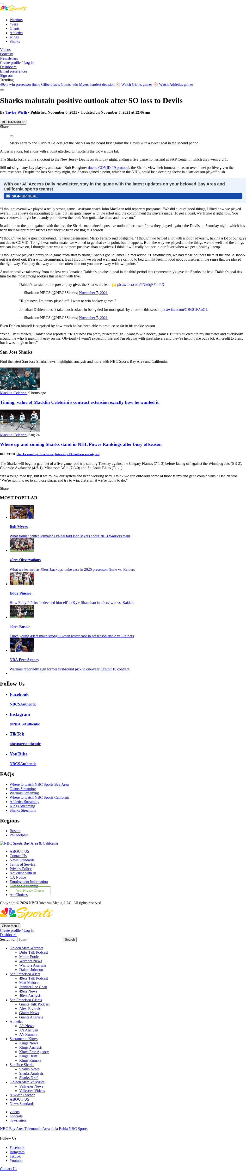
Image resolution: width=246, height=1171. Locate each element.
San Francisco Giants (26, 1000)
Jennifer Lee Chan (33, 987)
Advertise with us (23, 873)
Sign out (6, 76)
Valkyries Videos (32, 1091)
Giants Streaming (23, 789)
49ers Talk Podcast (33, 978)
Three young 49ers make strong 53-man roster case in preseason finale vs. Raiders (72, 636)
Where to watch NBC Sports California (39, 797)
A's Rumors (28, 1034)
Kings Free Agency (34, 1052)
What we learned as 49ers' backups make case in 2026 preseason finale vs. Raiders (72, 569)
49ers (14, 24)
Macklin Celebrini (13, 393)
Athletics (16, 33)
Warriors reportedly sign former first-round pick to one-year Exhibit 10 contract (69, 669)
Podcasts (6, 54)
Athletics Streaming (24, 802)
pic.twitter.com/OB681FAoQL (184, 309)
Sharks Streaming (23, 810)
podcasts (16, 1116)
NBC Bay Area (12, 1129)
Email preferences (13, 71)
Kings (14, 37)
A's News (26, 1026)
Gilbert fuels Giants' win (59, 84)
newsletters (18, 1120)
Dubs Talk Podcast (33, 952)
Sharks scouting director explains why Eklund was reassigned (58, 454)
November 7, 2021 (93, 293)
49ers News (28, 991)
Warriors (16, 20)
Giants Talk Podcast (34, 1004)
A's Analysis (28, 1030)
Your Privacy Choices (30, 890)
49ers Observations (25, 560)
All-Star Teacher (22, 1095)
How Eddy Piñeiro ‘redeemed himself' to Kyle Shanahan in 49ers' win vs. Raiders (72, 603)
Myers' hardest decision (97, 84)
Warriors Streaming (24, 793)
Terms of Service (22, 864)
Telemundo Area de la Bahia (47, 1129)
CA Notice (18, 877)
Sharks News (29, 1069)
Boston (15, 831)
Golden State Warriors (26, 948)
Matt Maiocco (29, 983)
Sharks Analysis (31, 1073)
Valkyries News (31, 1086)
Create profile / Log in (17, 63)
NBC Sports (78, 1129)
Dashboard (8, 67)
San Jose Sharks (22, 1065)
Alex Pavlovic (30, 1008)
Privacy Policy (21, 869)
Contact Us (18, 856)
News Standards (22, 860)
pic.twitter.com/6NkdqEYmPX (140, 284)
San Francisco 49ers (25, 974)
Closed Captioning (24, 886)
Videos (5, 50)
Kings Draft (28, 1056)
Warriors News (30, 961)
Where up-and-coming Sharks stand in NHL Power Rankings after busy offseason (81, 444)
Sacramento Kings (23, 1039)
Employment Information (29, 882)
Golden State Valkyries (27, 1082)
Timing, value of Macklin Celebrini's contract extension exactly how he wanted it (79, 402)
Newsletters (9, 58)
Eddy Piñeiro (20, 593)
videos (14, 1112)
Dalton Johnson (31, 970)
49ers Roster (20, 627)
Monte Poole (29, 957)
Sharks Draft (28, 1078)
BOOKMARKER (13, 122)
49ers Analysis (30, 995)
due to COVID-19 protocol (108, 168)
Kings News (28, 1043)
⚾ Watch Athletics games (173, 84)
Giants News (29, 1013)
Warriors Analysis (32, 965)
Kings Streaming (22, 806)
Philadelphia (19, 835)
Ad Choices (19, 895)
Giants (14, 28)
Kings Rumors (30, 1060)
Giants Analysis (31, 1017)
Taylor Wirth (16, 112)
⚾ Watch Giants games (134, 84)
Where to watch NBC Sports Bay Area (39, 784)
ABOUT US (19, 851)
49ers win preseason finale (20, 84)
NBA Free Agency (24, 660)
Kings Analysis (30, 1047)
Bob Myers (19, 527)
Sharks (15, 41)
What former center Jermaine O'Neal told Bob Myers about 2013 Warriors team (70, 536)
